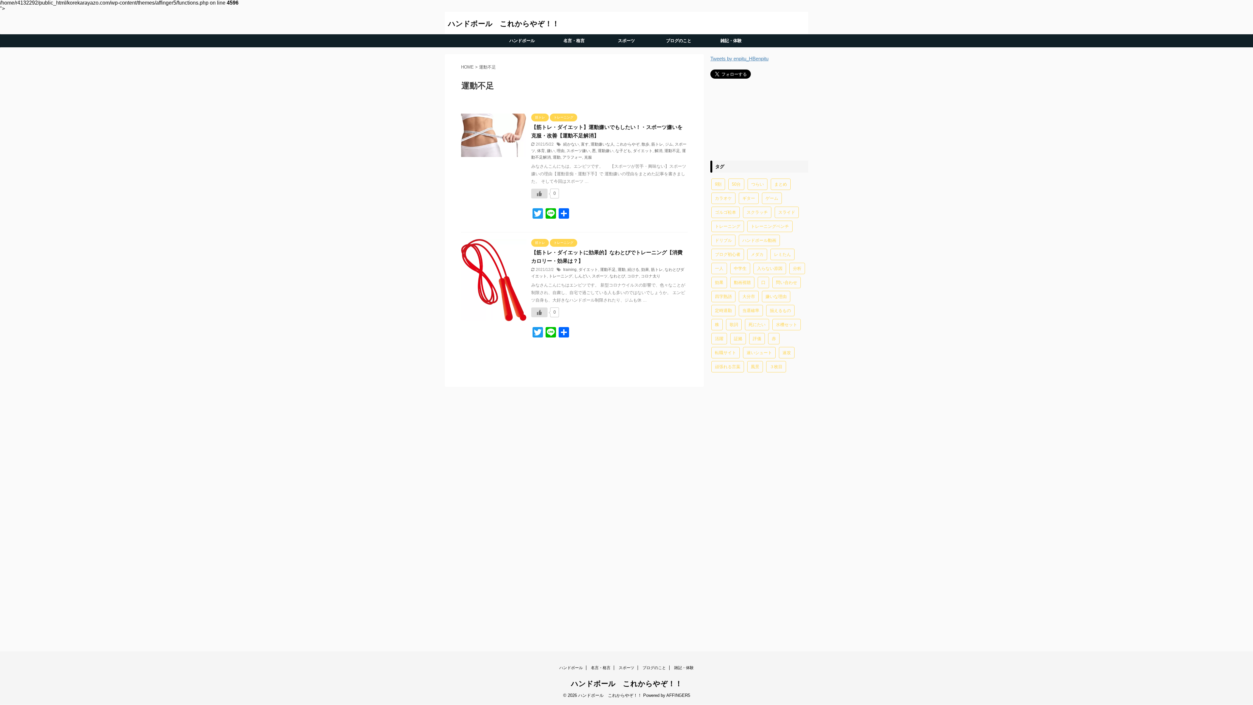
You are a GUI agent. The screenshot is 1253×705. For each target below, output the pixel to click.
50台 (736, 184)
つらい (757, 184)
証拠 (738, 338)
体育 (541, 151)
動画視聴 (742, 282)
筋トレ (657, 144)
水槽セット (786, 324)
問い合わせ (786, 282)
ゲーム (772, 198)
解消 (658, 151)
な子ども (623, 151)
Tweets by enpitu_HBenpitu (739, 58)
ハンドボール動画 (759, 240)
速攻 (786, 352)
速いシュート (759, 352)
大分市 (748, 296)
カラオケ (723, 198)
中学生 (740, 268)
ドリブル (723, 240)
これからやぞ (628, 144)
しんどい (582, 276)
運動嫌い (605, 151)
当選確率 (750, 310)
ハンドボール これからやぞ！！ (503, 24)
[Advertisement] (759, 119)
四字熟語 (723, 296)
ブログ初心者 (727, 254)
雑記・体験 (731, 40)
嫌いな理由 (776, 296)
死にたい (757, 324)
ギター (748, 198)
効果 (645, 269)
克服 (588, 157)
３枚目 (776, 366)
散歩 (645, 144)
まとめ (780, 184)
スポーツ (626, 40)
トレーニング (560, 276)
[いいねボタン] (539, 193)
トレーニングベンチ (770, 226)
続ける (633, 269)
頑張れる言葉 (727, 366)
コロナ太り (650, 276)
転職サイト (725, 352)
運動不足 (672, 151)
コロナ (633, 276)
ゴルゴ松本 (725, 212)
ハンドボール (522, 40)
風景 (755, 366)
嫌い (551, 151)
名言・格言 (574, 40)
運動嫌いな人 (602, 144)
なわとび (617, 276)
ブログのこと (678, 40)
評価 (757, 338)
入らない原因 (769, 268)
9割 (718, 184)
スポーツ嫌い (578, 151)
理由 (561, 151)
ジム (669, 144)
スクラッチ (757, 212)
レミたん (782, 254)
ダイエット (643, 151)
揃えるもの (780, 310)
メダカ (757, 254)
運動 (557, 157)
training (570, 269)
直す (585, 144)
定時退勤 (723, 310)
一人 (719, 268)
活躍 (719, 338)
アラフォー (572, 157)
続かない (571, 144)
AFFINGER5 (678, 695)
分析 (797, 268)
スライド (786, 212)
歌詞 (734, 324)
